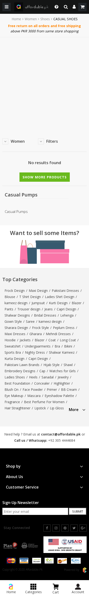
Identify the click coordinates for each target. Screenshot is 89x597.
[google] (83, 528)
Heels (33, 377)
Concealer (42, 383)
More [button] (74, 409)
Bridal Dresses (45, 315)
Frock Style (40, 327)
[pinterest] (65, 528)
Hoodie (10, 340)
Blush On (12, 389)
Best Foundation (17, 383)
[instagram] (56, 528)
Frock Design (15, 290)
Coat (52, 340)
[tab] (77, 409)
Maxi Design (38, 290)
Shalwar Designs (17, 315)
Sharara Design (16, 327)
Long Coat (68, 340)
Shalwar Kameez (62, 352)
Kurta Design (14, 358)
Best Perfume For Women (44, 402)
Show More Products (45, 177)
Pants (9, 309)
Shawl (68, 364)
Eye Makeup (14, 395)
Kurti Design (58, 303)
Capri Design (66, 309)
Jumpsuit (38, 303)
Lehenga (67, 315)
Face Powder (33, 389)
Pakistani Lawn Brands (22, 364)
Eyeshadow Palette (59, 395)
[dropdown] (74, 7)
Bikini (68, 346)
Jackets (25, 340)
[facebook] (47, 528)
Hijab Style (51, 364)
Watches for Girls (62, 371)
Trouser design (28, 309)
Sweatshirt (13, 346)
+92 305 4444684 (61, 440)
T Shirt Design (30, 296)
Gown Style (13, 321)
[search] (66, 7)
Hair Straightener (17, 408)
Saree (30, 321)
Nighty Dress (35, 352)
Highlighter (62, 383)
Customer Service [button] (22, 487)
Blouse (10, 296)
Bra (57, 346)
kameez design (16, 303)
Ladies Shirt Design (59, 296)
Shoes (45, 19)
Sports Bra (13, 352)
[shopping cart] (82, 7)
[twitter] (74, 528)
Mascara (34, 395)
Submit (77, 511)
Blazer (76, 303)
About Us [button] (14, 477)
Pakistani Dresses (65, 290)
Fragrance (12, 402)
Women (31, 19)
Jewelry (63, 377)
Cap (42, 371)
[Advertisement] (44, 84)
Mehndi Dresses (58, 334)
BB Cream (69, 389)
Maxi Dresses (15, 334)
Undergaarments (38, 346)
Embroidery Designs (20, 371)
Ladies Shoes (15, 377)
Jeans (48, 309)
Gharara (35, 334)
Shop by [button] (13, 466)
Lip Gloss (57, 408)
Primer (52, 389)
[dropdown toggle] (55, 7)
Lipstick (40, 408)
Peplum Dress (64, 327)
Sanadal (48, 377)
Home (16, 19)
